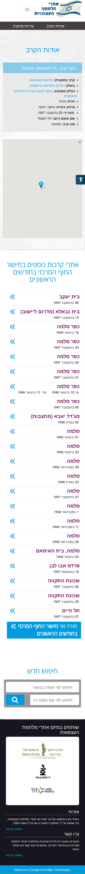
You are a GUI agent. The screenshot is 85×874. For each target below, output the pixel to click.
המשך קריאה (14, 829)
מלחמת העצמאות (41, 80)
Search (15, 700)
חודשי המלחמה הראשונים (46, 85)
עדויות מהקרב (23, 25)
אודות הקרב (55, 25)
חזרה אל (47, 629)
